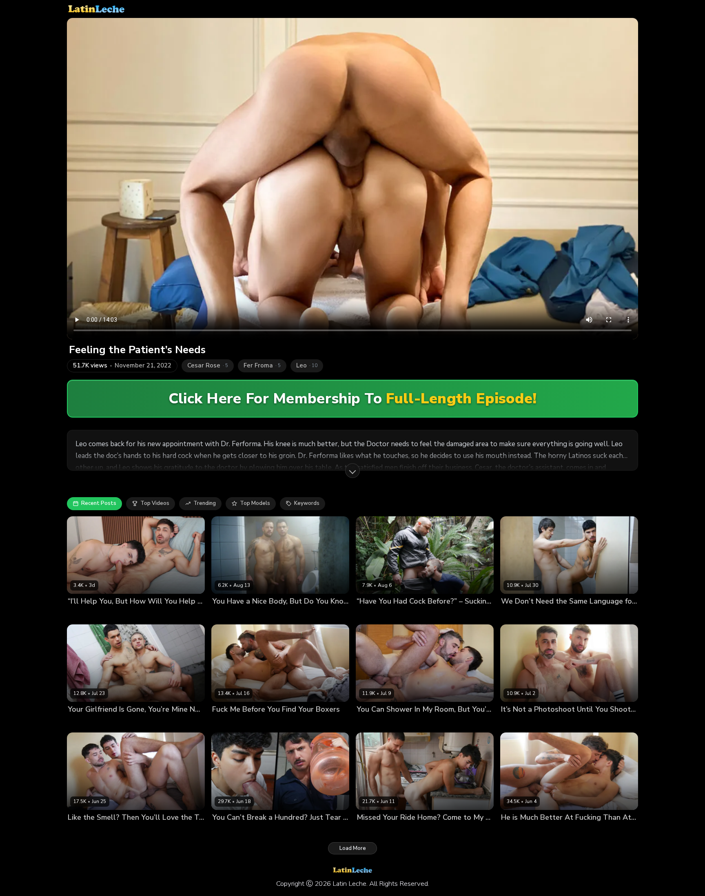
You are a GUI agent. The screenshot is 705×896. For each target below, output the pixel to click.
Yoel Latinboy (408, 831)
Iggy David (559, 615)
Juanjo (220, 615)
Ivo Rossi (270, 831)
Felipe (364, 615)
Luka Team (395, 723)
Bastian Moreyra (522, 615)
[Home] (96, 9)
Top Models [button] (255, 503)
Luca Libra (106, 831)
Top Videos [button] (154, 503)
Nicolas (240, 615)
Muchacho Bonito (110, 615)
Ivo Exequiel (372, 831)
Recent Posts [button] (98, 503)
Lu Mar (76, 615)
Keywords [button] (306, 503)
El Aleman (225, 723)
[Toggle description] (352, 470)
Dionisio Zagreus (234, 831)
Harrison (253, 723)
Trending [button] (204, 503)
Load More (352, 848)
